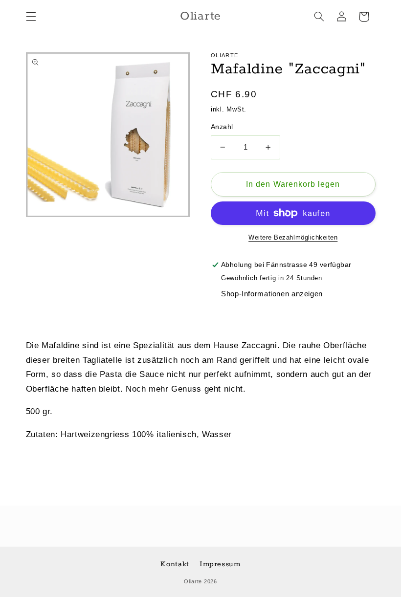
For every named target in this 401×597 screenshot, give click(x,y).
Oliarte (193, 581)
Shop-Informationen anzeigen (272, 294)
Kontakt (174, 564)
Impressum (220, 564)
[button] (31, 16)
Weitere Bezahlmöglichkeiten (292, 237)
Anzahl (222, 127)
